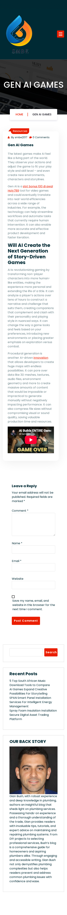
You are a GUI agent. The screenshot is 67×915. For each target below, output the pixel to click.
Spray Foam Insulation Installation (33, 711)
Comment (20, 511)
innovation (41, 358)
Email (16, 561)
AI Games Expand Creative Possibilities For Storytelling (28, 691)
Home (19, 114)
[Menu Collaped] (60, 34)
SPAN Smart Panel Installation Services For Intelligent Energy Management (30, 702)
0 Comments (41, 137)
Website (17, 579)
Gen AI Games (41, 114)
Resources (20, 131)
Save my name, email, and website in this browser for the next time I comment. (33, 605)
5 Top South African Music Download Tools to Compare (29, 683)
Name (17, 543)
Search (51, 652)
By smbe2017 (19, 137)
